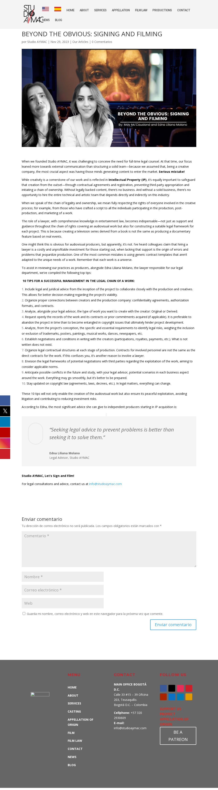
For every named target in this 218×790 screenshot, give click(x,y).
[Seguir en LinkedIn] (180, 696)
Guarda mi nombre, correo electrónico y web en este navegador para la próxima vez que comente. (95, 614)
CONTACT (183, 10)
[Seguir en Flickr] (188, 696)
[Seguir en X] (171, 688)
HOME (70, 10)
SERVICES (100, 10)
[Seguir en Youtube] (163, 696)
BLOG (58, 20)
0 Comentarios (102, 42)
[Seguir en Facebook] (163, 688)
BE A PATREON (178, 735)
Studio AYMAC (37, 42)
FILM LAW (141, 10)
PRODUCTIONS (162, 10)
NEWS (46, 20)
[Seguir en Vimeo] (171, 696)
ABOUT (84, 10)
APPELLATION (121, 10)
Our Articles (80, 42)
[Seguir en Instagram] (180, 688)
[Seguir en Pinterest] (188, 688)
